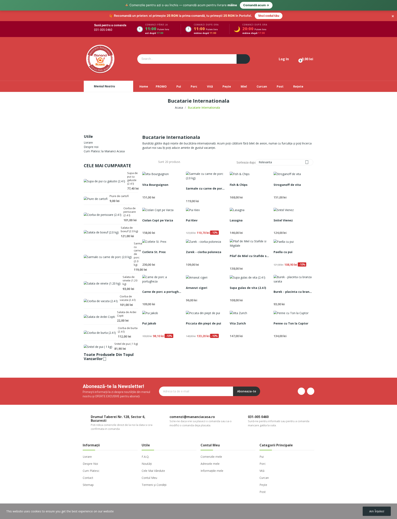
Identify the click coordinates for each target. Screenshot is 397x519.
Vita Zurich (238, 323)
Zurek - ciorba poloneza (203, 252)
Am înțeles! (376, 511)
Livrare (88, 142)
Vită (261, 471)
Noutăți (147, 464)
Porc (262, 464)
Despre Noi (90, 464)
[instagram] (310, 391)
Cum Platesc (91, 471)
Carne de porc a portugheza (162, 292)
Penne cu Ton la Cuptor (291, 323)
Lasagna (236, 220)
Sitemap (88, 485)
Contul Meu (149, 478)
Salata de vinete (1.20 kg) (130, 280)
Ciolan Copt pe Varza (157, 220)
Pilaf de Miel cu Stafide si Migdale (249, 256)
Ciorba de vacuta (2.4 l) (127, 298)
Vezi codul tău (268, 16)
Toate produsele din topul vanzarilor (109, 357)
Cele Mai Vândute (153, 471)
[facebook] (301, 391)
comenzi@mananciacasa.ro (192, 416)
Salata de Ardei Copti (126, 313)
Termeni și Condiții (154, 485)
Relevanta (284, 162)
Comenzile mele (211, 457)
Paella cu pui (283, 252)
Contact (88, 478)
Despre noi (91, 147)
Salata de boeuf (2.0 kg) (129, 229)
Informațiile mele (212, 471)
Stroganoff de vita (287, 185)
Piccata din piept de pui (203, 323)
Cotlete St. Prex (154, 252)
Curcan (264, 478)
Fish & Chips (239, 185)
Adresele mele (210, 464)
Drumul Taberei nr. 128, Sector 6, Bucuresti (118, 418)
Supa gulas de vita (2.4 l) (248, 288)
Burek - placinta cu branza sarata (293, 292)
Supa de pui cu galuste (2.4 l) (132, 178)
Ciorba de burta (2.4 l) (128, 329)
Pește (263, 485)
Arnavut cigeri (196, 288)
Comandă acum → (256, 5)
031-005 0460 (103, 29)
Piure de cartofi (119, 196)
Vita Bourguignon (155, 185)
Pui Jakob (149, 323)
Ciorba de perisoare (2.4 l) (129, 212)
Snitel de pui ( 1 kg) (126, 344)
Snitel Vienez (283, 220)
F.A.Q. (145, 457)
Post (262, 492)
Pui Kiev (191, 220)
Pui (261, 457)
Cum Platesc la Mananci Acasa (104, 151)
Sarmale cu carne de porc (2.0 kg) (136, 254)
